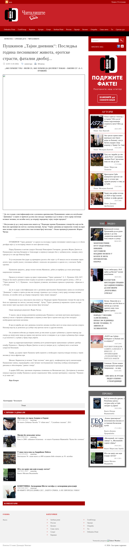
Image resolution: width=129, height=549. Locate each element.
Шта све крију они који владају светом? (33, 469)
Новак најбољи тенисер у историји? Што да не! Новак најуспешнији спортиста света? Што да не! (113, 121)
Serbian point (55, 520)
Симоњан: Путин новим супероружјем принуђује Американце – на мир (113, 365)
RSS (10, 2)
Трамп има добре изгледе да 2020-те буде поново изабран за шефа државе (113, 195)
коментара (28, 64)
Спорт (53, 532)
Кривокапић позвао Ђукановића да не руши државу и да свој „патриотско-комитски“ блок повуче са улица (113, 234)
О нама (13, 545)
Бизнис (53, 526)
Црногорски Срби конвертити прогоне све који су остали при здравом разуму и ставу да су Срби (114, 179)
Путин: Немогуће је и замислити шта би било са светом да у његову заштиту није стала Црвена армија (114, 306)
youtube (122, 46)
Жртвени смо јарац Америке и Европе (33, 418)
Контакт (28, 545)
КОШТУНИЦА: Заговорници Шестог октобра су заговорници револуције (47, 486)
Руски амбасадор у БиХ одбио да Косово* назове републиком (113, 271)
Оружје (90, 523)
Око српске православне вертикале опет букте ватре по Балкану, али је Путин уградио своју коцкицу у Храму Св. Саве (114, 140)
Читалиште (33, 39)
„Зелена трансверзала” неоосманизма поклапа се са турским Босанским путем (114, 422)
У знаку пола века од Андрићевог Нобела (34, 452)
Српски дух (20, 39)
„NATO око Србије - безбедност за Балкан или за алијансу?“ (114, 338)
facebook (118, 46)
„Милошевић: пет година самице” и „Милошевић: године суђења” (113, 440)
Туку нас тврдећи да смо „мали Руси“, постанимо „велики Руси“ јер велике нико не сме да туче (114, 158)
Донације (20, 545)
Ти (88, 529)
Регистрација (122, 2)
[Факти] (31, 14)
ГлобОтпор (91, 520)
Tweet (23, 405)
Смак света (55, 529)
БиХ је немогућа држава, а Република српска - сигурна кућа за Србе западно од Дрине (114, 402)
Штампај (41, 64)
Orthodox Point (92, 532)
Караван (54, 535)
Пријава (114, 2)
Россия (53, 523)
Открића (90, 526)
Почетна (8, 39)
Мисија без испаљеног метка (28, 435)
